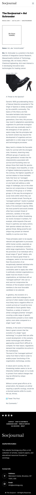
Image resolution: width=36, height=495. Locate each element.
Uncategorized (27, 20)
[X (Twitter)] (6, 415)
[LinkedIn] (8, 415)
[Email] (3, 415)
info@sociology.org (15, 485)
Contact (11, 421)
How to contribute (21, 421)
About (23, 426)
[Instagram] (11, 415)
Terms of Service (24, 424)
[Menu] (33, 3)
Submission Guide (11, 424)
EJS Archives (15, 426)
